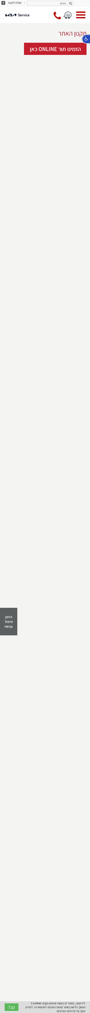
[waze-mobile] (67, 15)
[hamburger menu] (81, 15)
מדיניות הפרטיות (66, 1011)
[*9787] (57, 18)
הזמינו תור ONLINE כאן (55, 49)
